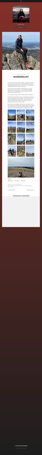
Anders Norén (23, 448)
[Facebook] (24, 27)
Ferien (9, 185)
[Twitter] (20, 27)
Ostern (13, 185)
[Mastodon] (22, 27)
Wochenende (10, 186)
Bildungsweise (22, 445)
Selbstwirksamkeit (24, 185)
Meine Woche (11, 184)
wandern (30, 185)
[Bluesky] (18, 27)
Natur (15, 184)
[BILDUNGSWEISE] (21, 14)
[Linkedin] (26, 27)
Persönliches (18, 184)
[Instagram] (15, 27)
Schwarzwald (17, 185)
